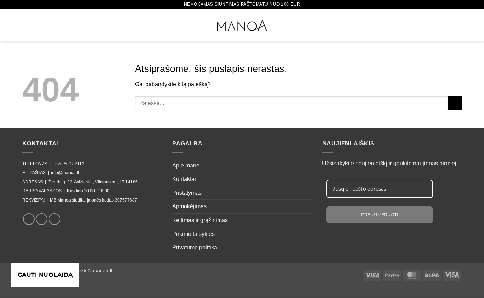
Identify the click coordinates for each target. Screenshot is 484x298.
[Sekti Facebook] (29, 219)
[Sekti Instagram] (41, 219)
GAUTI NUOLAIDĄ (45, 274)
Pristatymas (187, 193)
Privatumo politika (194, 247)
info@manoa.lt (65, 172)
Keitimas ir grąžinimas (200, 220)
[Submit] (455, 103)
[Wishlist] (432, 24)
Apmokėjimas (189, 206)
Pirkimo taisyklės (193, 234)
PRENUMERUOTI (379, 214)
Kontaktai (184, 179)
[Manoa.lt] (242, 25)
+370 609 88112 (68, 163)
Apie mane (185, 165)
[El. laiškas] (54, 219)
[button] (27, 24)
